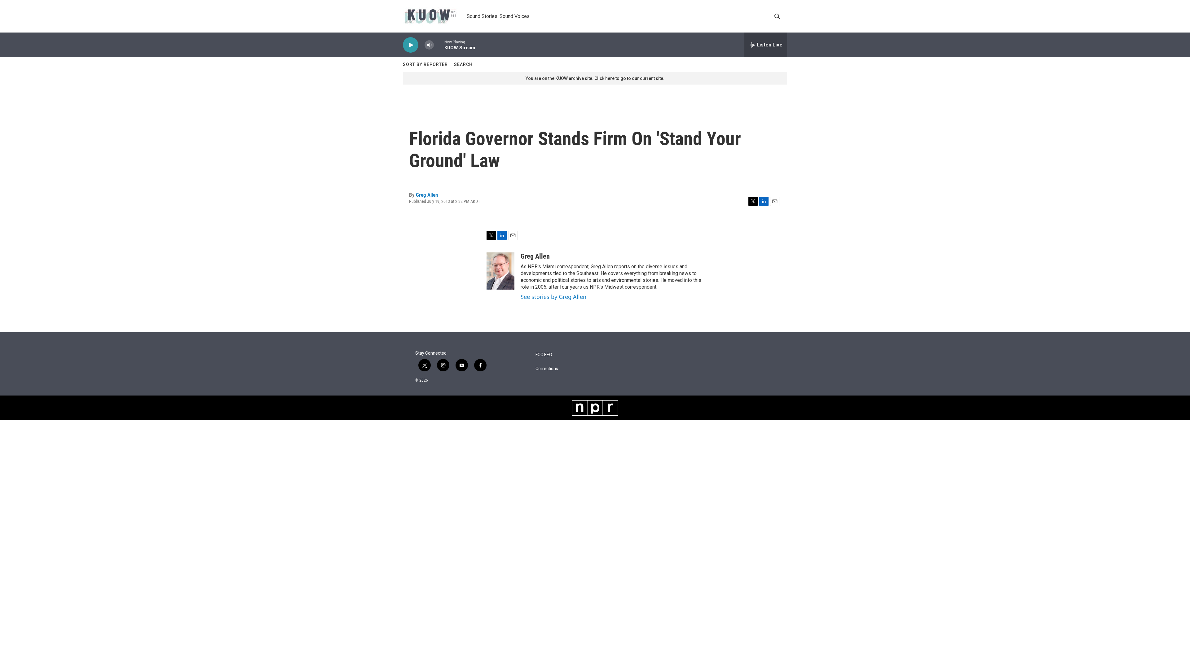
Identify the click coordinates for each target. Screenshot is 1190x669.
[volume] (429, 45)
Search (463, 64)
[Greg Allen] (500, 271)
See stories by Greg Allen (553, 296)
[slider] (439, 45)
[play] (411, 45)
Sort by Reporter (425, 64)
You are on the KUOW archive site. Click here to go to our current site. (595, 78)
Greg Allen (427, 195)
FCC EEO (544, 354)
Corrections (547, 368)
